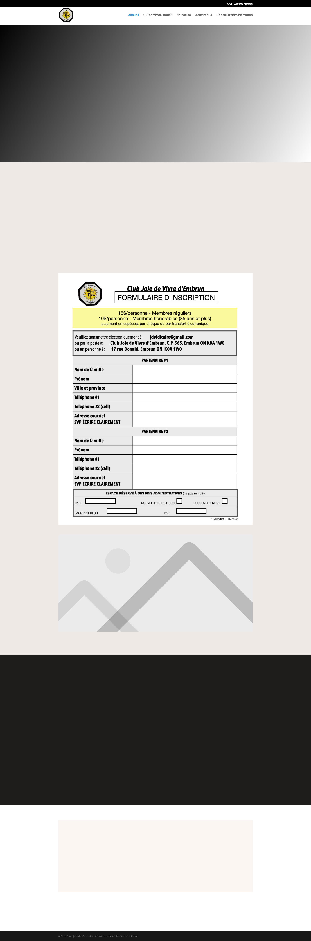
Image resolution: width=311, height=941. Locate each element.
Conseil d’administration (234, 15)
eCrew (133, 936)
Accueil (133, 15)
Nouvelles (184, 15)
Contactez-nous (240, 4)
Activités (201, 15)
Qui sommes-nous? (157, 15)
